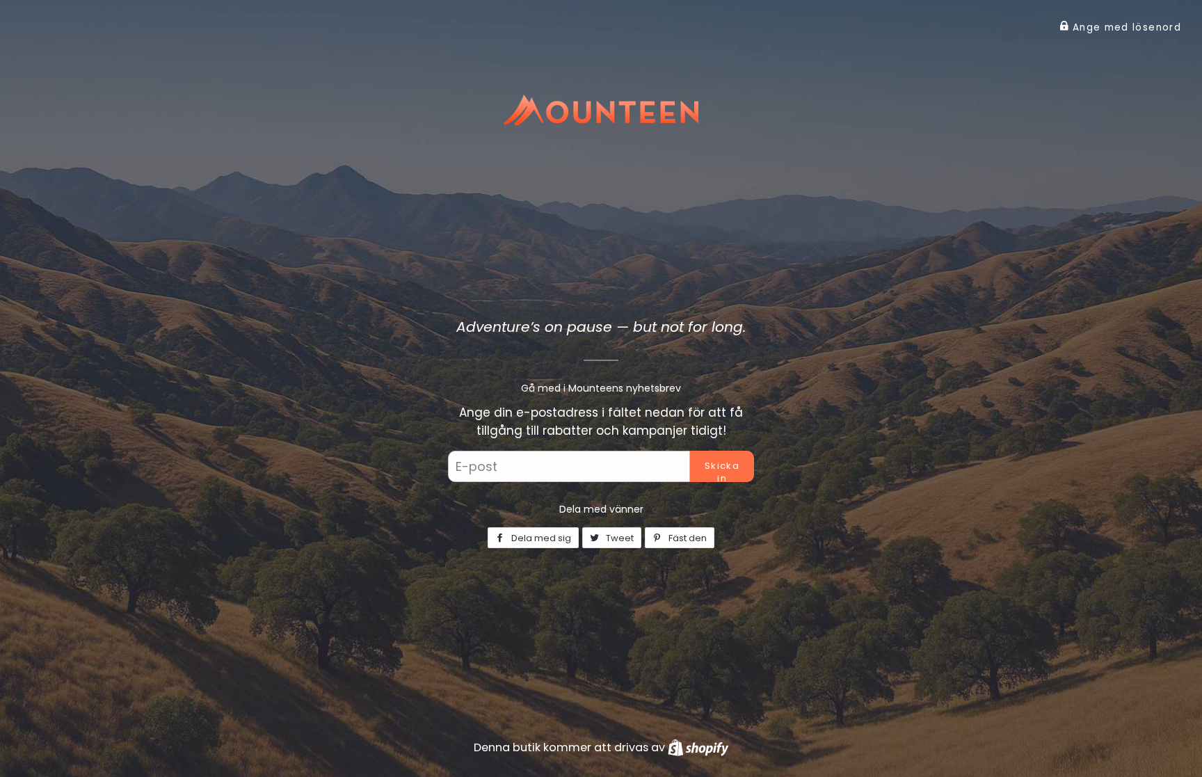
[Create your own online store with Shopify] (698, 747)
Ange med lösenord (1125, 27)
